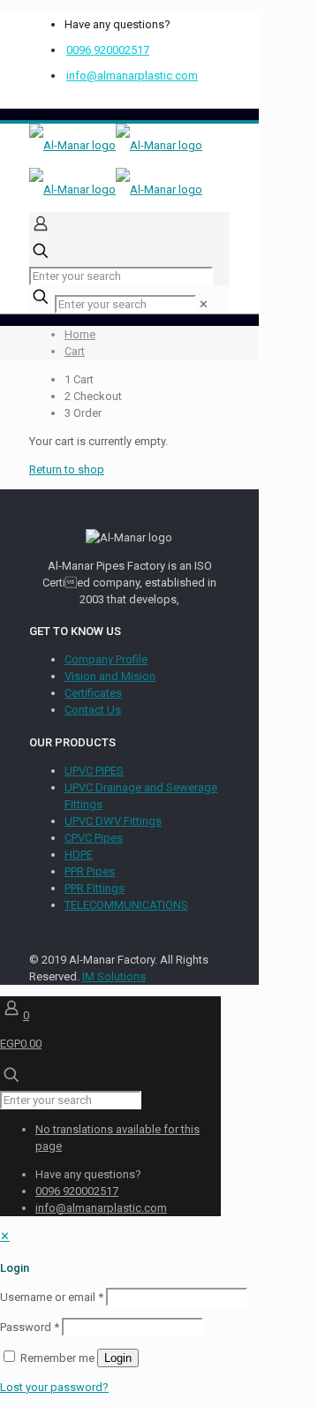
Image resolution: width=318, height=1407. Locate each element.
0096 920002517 (107, 50)
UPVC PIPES (94, 770)
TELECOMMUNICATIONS (126, 905)
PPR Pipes (89, 871)
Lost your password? (54, 1387)
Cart (74, 351)
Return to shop (66, 469)
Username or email (51, 1297)
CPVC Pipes (93, 837)
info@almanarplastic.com (132, 75)
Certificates (93, 693)
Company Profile (106, 659)
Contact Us (92, 709)
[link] (203, 304)
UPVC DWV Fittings (113, 821)
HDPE (78, 854)
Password (29, 1327)
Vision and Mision (109, 676)
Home (79, 334)
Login (118, 1358)
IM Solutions (114, 976)
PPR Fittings (94, 888)
